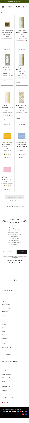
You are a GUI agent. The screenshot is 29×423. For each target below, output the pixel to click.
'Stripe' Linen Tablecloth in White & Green (21, 32)
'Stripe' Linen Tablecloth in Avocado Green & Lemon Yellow (21, 70)
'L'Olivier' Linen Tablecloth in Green (7, 69)
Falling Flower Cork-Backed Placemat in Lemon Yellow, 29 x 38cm (7, 145)
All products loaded (14, 197)
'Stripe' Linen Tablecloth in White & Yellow (7, 107)
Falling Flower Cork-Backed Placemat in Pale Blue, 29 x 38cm (21, 144)
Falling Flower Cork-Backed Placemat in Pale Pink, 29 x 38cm (7, 178)
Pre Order (21, 157)
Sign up (22, 252)
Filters (5, 13)
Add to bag (7, 49)
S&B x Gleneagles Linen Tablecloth (21, 106)
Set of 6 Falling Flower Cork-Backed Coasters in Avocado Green (7, 32)
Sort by (14, 13)
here (17, 257)
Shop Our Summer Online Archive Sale (14, 1)
